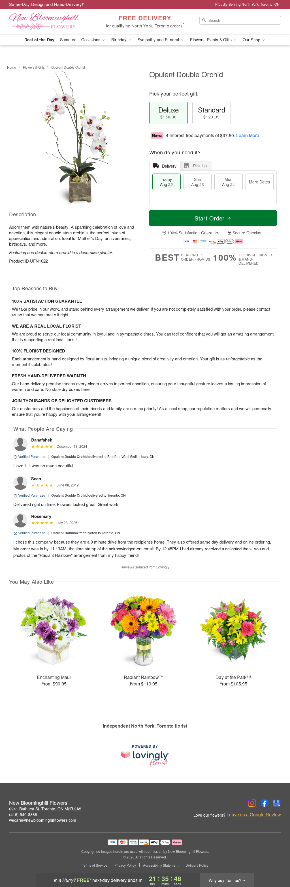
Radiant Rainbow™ (66, 532)
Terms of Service (94, 865)
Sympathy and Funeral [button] (159, 39)
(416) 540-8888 (23, 814)
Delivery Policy (196, 865)
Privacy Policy (125, 865)
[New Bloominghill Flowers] (50, 21)
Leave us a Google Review (254, 815)
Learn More (247, 135)
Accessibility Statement (160, 865)
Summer (68, 39)
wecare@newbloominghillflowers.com (42, 820)
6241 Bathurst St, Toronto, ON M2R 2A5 (45, 809)
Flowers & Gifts (34, 67)
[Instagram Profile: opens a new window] (252, 803)
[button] (275, 863)
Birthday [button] (119, 39)
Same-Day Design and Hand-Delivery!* (47, 4)
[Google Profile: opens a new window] (277, 803)
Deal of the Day (39, 39)
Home (11, 67)
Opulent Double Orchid (69, 456)
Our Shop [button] (252, 39)
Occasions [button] (91, 39)
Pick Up (200, 165)
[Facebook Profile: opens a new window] (264, 803)
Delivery (169, 166)
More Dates (259, 182)
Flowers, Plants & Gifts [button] (211, 39)
